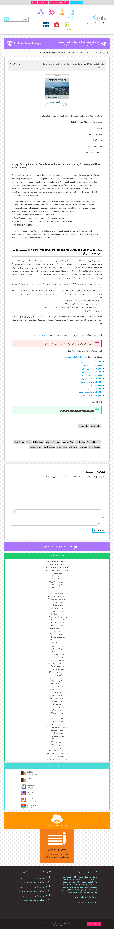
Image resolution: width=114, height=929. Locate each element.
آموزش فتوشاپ (58, 590)
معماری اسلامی (58, 721)
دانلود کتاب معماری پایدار (92, 361)
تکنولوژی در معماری (59, 620)
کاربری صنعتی (58, 681)
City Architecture (94, 442)
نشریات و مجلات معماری (59, 750)
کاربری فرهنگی (59, 684)
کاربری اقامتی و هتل (59, 660)
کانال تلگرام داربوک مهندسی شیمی (35, 886)
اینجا (43, 335)
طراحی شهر (73, 447)
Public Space (38, 442)
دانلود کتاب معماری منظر (92, 365)
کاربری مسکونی (59, 689)
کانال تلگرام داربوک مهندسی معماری (35, 877)
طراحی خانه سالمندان (58, 649)
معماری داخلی (59, 733)
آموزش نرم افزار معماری (59, 596)
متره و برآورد (58, 701)
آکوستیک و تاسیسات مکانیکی (59, 570)
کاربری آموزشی (58, 657)
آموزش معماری (59, 593)
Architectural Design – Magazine (55, 561)
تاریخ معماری (59, 614)
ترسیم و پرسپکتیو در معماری (59, 617)
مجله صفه (58, 704)
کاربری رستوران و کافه (59, 672)
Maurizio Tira (68, 442)
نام (103, 511)
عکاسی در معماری (59, 654)
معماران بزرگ (59, 718)
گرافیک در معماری (58, 698)
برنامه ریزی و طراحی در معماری (59, 608)
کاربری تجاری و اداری (58, 669)
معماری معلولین (58, 742)
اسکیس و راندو (58, 602)
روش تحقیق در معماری (58, 637)
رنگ (59, 631)
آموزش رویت (58, 588)
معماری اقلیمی (59, 724)
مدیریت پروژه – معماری (59, 707)
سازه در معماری (59, 643)
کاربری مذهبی (59, 686)
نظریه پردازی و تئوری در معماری (59, 753)
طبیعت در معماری (58, 646)
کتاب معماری (83, 426)
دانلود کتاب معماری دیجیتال (91, 388)
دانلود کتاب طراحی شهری (92, 385)
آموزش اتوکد (58, 576)
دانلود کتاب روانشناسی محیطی (90, 392)
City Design (80, 442)
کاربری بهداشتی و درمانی (59, 663)
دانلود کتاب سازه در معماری (91, 382)
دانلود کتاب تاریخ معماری (92, 371)
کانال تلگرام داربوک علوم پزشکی (36, 900)
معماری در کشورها (59, 736)
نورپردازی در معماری (58, 756)
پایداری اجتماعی (59, 611)
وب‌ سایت (101, 523)
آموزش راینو (58, 585)
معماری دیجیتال (59, 739)
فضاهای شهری (49, 447)
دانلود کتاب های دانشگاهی (96, 22)
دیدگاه (102, 482)
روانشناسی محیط (59, 634)
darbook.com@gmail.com (87, 902)
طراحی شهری (59, 652)
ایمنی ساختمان (58, 605)
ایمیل (102, 517)
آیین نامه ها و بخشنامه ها (58, 599)
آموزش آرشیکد (58, 573)
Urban (28, 442)
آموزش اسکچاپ (58, 579)
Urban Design (19, 442)
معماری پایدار (59, 730)
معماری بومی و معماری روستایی (59, 727)
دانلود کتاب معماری (73, 357)
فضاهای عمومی (35, 447)
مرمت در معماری (59, 713)
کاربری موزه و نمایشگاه (58, 692)
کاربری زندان (58, 675)
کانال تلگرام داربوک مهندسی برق (36, 895)
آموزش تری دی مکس (58, 582)
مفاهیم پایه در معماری (58, 748)
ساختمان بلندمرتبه (58, 640)
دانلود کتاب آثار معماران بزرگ (90, 378)
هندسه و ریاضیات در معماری (58, 759)
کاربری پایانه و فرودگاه (58, 666)
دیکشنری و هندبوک (58, 628)
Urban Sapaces (95, 447)
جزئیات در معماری (59, 622)
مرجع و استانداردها (58, 710)
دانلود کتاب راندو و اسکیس (91, 395)
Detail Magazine (55, 564)
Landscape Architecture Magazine (55, 567)
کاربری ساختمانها (59, 678)
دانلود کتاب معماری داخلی (92, 368)
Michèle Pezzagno (53, 442)
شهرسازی (83, 447)
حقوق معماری (59, 625)
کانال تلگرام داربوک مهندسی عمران (35, 882)
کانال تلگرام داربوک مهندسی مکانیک (34, 891)
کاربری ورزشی (58, 695)
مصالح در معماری (59, 716)
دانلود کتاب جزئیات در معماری (90, 375)
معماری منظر (59, 745)
